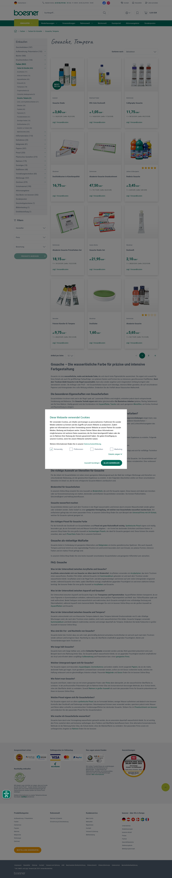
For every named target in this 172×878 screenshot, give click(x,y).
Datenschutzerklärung (92, 444)
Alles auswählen (111, 463)
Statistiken (99, 449)
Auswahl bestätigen (92, 463)
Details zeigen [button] (114, 454)
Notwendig (58, 449)
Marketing (118, 449)
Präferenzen (78, 449)
